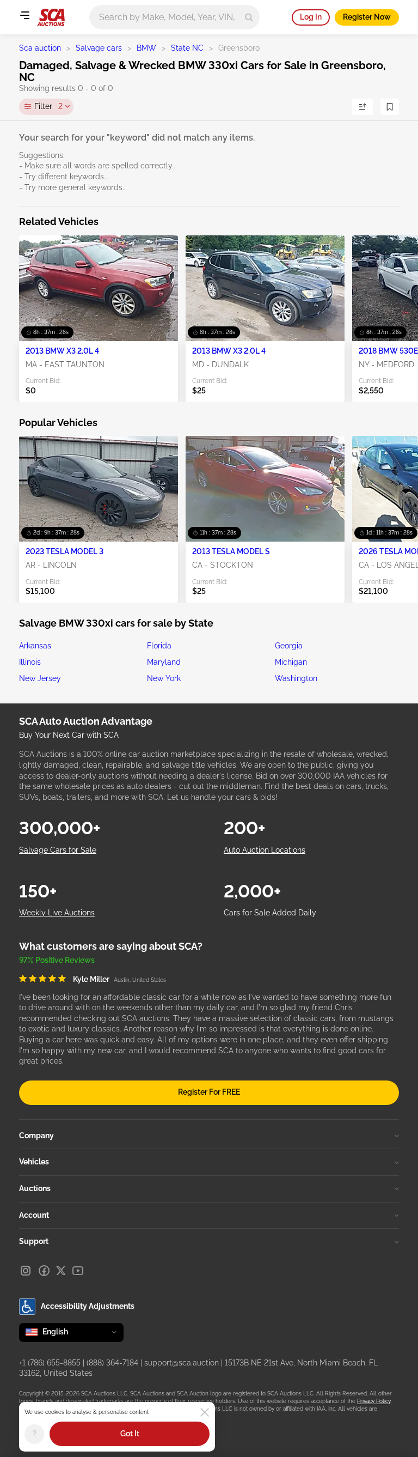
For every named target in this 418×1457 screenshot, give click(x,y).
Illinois (30, 662)
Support (33, 1241)
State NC (187, 48)
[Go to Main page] (51, 17)
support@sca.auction (181, 1362)
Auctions (35, 1188)
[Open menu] (24, 15)
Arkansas (35, 645)
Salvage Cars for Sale (57, 850)
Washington (296, 678)
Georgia (289, 645)
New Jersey (40, 678)
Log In (311, 17)
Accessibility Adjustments (87, 1306)
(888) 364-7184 (112, 1362)
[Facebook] (44, 1270)
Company (36, 1135)
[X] (61, 1270)
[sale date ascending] (362, 107)
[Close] (205, 1412)
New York (164, 678)
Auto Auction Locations (264, 850)
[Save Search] (389, 107)
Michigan (291, 662)
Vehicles (34, 1161)
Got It (129, 1433)
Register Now (367, 17)
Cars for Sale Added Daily (270, 912)
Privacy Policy (373, 1401)
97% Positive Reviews (57, 960)
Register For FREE (209, 1092)
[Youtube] (77, 1270)
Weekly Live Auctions (57, 912)
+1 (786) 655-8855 (50, 1362)
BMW (146, 48)
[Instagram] (25, 1270)
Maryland (164, 662)
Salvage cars (99, 48)
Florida (159, 645)
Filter (48, 106)
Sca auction (40, 48)
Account (34, 1215)
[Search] (249, 17)
